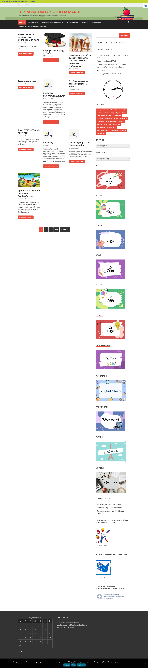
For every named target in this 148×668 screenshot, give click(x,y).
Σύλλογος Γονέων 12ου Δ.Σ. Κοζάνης (33, 27)
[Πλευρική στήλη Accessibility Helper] (145, 5)
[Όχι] (145, 664)
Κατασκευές (100, 121)
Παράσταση (107, 124)
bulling (99, 110)
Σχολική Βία (114, 130)
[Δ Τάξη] (110, 278)
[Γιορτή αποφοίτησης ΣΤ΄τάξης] (54, 40)
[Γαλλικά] (111, 461)
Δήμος (118, 113)
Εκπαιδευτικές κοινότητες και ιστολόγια (14, 1)
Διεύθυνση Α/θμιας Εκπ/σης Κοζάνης (110, 508)
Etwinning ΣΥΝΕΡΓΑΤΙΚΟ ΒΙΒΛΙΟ (109, 74)
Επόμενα (64, 229)
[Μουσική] (111, 492)
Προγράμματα (111, 127)
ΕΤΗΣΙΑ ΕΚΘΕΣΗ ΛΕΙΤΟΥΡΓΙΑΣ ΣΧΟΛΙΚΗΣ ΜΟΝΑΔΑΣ (28, 37)
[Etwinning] (54, 134)
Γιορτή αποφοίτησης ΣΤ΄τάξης (107, 61)
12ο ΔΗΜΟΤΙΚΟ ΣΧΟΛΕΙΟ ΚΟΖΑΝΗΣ (50, 11)
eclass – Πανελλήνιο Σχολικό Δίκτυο (109, 504)
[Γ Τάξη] (110, 249)
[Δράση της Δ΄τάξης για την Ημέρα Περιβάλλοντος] (29, 180)
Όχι (73, 665)
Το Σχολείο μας (72, 22)
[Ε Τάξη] (111, 309)
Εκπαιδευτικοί (33, 22)
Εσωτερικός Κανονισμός (104, 118)
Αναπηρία (122, 110)
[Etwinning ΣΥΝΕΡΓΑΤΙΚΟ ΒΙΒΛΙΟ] (54, 84)
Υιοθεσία (123, 130)
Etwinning (48, 142)
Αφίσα (99, 113)
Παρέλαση (116, 124)
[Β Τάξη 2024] (110, 219)
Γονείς (112, 113)
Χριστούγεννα (101, 133)
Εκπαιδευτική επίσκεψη (104, 115)
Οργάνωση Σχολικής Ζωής (51, 22)
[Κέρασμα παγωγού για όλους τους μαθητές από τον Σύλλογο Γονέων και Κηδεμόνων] (80, 42)
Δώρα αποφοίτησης (28, 81)
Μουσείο (121, 121)
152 (56, 229)
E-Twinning (106, 110)
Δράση (124, 113)
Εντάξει (66, 665)
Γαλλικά (105, 113)
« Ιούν (20, 651)
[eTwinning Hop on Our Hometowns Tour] (80, 134)
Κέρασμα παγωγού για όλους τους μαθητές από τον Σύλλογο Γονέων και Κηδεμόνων (80, 60)
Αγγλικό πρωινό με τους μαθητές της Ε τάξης (78, 84)
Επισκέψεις (117, 115)
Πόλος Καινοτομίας (103, 130)
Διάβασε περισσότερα (25, 53)
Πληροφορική (101, 127)
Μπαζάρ (99, 124)
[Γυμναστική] (111, 400)
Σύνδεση (32, 1)
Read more (81, 665)
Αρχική (22, 22)
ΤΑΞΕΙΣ (84, 22)
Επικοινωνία (96, 22)
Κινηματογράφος (111, 121)
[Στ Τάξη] (110, 339)
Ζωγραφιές (123, 118)
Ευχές (116, 118)
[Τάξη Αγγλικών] (111, 370)
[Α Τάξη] (110, 189)
